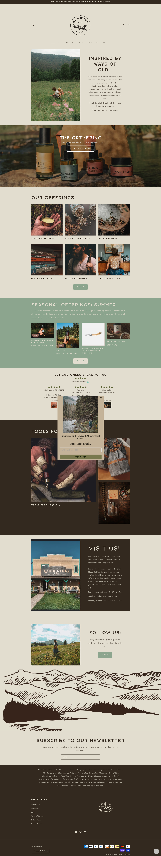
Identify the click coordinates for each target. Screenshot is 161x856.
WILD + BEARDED (75, 279)
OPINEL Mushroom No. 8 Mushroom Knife (92, 349)
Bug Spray (61, 350)
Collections (35, 808)
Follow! (105, 655)
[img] (80, 378)
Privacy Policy (36, 824)
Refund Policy (36, 820)
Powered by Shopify (124, 854)
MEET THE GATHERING (80, 148)
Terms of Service (37, 816)
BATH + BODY (106, 239)
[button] (33, 25)
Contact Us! (35, 804)
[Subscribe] (97, 757)
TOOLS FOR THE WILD (44, 505)
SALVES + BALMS (41, 239)
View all (80, 287)
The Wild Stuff (114, 854)
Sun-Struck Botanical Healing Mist (42, 341)
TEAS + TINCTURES (76, 239)
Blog (32, 812)
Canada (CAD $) (39, 851)
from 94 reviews (79, 381)
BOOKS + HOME (40, 279)
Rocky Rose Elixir (116, 342)
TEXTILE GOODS (108, 279)
